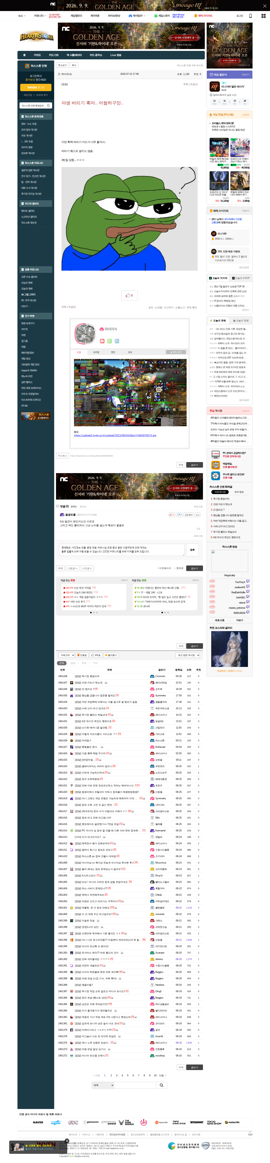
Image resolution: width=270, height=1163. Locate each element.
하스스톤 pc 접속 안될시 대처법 (95, 856)
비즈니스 (86, 1134)
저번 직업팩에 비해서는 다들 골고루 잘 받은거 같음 (106, 702)
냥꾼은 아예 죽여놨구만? (92, 1004)
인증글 (83, 655)
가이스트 (160, 734)
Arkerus (159, 959)
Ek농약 (159, 875)
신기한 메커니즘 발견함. (91, 727)
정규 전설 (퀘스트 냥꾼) (91, 997)
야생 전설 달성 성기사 (90, 1049)
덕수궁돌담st (162, 1004)
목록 (185, 84)
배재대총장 (161, 779)
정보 (84, 663)
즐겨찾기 (112, 655)
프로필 (96, 352)
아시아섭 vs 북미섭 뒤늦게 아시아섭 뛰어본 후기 (104, 862)
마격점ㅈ (83, 740)
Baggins (159, 972)
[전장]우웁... (85, 759)
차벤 (23, 335)
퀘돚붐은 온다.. (86, 747)
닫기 (67, 1141)
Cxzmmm (160, 676)
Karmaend (160, 830)
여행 (23, 346)
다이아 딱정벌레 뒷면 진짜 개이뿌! (97, 972)
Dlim (157, 817)
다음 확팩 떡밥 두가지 (90, 753)
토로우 (158, 785)
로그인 (240, 15)
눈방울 (158, 759)
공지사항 (196, 1134)
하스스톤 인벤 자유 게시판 (190, 65)
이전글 (85, 568)
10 (155, 1075)
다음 (161, 1075)
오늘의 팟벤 (26, 288)
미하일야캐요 (162, 901)
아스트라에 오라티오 (31, 399)
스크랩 (158, 307)
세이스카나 (161, 714)
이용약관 (100, 1134)
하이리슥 (66, 74)
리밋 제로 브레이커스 (31, 388)
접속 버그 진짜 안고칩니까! (93, 817)
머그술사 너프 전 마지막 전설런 (95, 1036)
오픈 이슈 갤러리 (29, 276)
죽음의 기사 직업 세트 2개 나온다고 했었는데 (103, 1017)
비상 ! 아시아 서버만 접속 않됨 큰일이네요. (101, 882)
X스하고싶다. (85, 875)
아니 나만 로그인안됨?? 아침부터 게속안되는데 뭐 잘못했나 (110, 939)
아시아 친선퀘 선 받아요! (92, 946)
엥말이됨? (84, 984)
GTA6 (24, 405)
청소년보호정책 (138, 1134)
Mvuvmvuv (160, 862)
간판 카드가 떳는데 (88, 682)
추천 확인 (192, 307)
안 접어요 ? (84, 689)
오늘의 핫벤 (26, 282)
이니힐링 (109, 341)
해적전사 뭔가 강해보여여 (92, 843)
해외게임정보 (27, 352)
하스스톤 (160, 740)
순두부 (158, 689)
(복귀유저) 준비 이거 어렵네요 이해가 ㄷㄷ (101, 811)
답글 (198, 528)
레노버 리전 (26, 376)
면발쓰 (158, 837)
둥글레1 (159, 721)
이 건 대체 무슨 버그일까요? (93, 914)
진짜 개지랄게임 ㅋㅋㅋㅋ (92, 959)
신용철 (158, 792)
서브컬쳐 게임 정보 (30, 364)
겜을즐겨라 (161, 702)
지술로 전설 (85, 920)
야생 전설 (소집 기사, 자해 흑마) (95, 978)
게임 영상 (25, 358)
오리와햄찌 (161, 869)
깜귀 (157, 1030)
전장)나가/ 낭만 (86, 927)
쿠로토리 (160, 766)
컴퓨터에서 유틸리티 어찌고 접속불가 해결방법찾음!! (107, 792)
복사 (74, 65)
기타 (95, 663)
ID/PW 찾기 (42, 95)
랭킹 (113, 352)
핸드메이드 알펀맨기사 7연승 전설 (97, 824)
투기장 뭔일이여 (87, 676)
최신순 (83, 506)
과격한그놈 (161, 927)
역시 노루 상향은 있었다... (92, 1042)
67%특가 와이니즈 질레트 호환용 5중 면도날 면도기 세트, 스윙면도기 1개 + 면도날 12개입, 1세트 (230, 435)
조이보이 (160, 1023)
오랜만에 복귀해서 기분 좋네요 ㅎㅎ (98, 933)
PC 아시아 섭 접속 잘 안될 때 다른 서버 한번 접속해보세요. (110, 830)
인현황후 (160, 1049)
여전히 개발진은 (87, 965)
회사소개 (73, 1134)
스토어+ (246, 115)
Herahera (159, 984)
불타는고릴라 (162, 882)
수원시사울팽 (162, 849)
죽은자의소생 (162, 708)
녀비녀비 (160, 804)
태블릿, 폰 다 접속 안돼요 (92, 907)
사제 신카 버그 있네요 (90, 708)
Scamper (159, 952)
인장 (79, 352)
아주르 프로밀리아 (30, 393)
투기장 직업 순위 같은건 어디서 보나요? (100, 991)
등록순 (74, 506)
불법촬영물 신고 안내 (159, 1134)
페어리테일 (161, 682)
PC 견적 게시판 (28, 300)
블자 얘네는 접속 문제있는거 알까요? (98, 869)
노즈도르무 (161, 772)
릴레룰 (158, 824)
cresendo (159, 914)
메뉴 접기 (176, 352)
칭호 (130, 352)
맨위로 (179, 568)
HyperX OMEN (29, 370)
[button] (91, 612)
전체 (61, 663)
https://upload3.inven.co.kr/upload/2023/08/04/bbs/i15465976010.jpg (115, 435)
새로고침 (198, 506)
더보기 (117, 341)
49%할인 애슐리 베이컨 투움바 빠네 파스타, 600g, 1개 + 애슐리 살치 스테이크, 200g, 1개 (230, 441)
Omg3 (158, 991)
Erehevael (160, 747)
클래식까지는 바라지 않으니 (93, 766)
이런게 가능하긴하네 (89, 772)
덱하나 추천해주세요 (89, 894)
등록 (192, 549)
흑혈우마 (160, 888)
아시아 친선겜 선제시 (90, 1055)
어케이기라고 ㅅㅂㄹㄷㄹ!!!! (93, 1030)
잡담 (73, 663)
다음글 (71, 568)
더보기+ (124, 580)
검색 (48, 105)
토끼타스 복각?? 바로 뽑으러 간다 (96, 952)
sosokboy (160, 1055)
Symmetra (160, 695)
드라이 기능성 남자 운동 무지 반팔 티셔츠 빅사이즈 (230, 429)
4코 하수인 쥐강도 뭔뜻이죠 (93, 721)
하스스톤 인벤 (39, 66)
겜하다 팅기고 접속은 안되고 (94, 849)
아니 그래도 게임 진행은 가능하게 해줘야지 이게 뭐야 (107, 798)
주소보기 (62, 65)
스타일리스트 (162, 811)
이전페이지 (165, 568)
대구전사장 (161, 946)
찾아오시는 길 (180, 1134)
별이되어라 (161, 1010)
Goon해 (159, 1036)
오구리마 (160, 856)
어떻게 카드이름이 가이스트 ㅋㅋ (96, 734)
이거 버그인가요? (88, 837)
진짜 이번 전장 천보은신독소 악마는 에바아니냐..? (105, 785)
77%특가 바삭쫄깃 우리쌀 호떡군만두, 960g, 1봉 (230, 423)
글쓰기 (194, 646)
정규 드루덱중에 (87, 779)
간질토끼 (160, 727)
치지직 (24, 329)
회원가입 (28, 95)
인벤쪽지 (102, 341)
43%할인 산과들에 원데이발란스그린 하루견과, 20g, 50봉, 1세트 (230, 417)
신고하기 (169, 307)
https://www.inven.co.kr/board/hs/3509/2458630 (92, 456)
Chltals (158, 894)
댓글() (194, 84)
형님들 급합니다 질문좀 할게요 (95, 695)
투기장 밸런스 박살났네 (91, 714)
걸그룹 (24, 341)
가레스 (158, 920)
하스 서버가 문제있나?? (91, 888)
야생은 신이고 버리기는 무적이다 (96, 901)
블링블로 (160, 907)
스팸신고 (180, 307)
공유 (150, 307)
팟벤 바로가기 (28, 323)
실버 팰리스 (26, 382)
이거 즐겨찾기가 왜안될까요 (93, 1010)
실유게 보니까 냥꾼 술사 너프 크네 (97, 1023)
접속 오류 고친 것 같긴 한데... (94, 804)
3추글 (97, 655)
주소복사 (62, 456)
